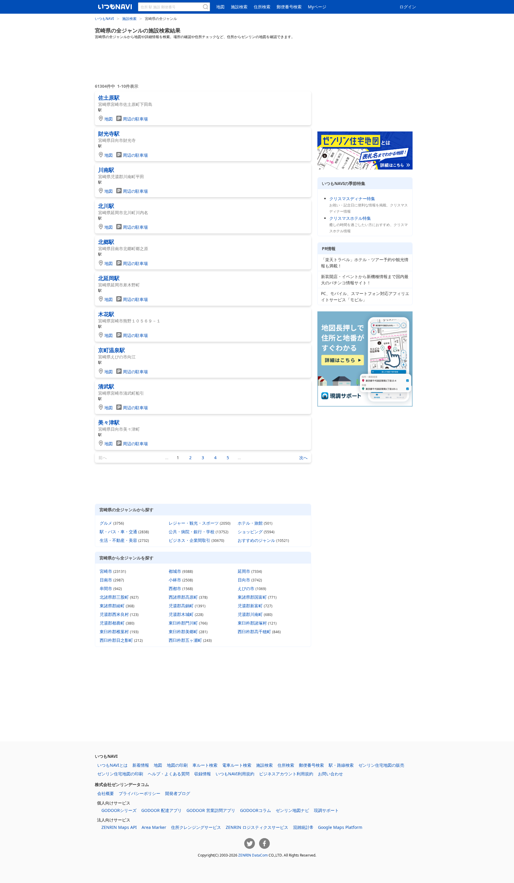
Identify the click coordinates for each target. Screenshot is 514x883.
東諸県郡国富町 (252, 597)
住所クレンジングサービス (196, 827)
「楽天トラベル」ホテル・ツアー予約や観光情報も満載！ (364, 263)
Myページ (317, 7)
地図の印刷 (177, 765)
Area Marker (154, 827)
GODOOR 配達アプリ (161, 810)
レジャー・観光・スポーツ (194, 523)
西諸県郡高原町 (183, 597)
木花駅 (106, 314)
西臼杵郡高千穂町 (254, 631)
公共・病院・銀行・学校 (191, 531)
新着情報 (140, 765)
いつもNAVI (104, 18)
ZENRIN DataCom (253, 855)
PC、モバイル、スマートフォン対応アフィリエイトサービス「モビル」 (365, 296)
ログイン (407, 7)
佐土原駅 (109, 97)
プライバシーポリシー (139, 793)
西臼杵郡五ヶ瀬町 (185, 640)
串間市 (106, 588)
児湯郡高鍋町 (181, 605)
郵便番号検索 (289, 7)
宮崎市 (106, 571)
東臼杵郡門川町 (183, 623)
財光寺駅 (109, 133)
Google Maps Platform (340, 827)
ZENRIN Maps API (119, 827)
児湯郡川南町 (250, 614)
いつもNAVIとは (112, 765)
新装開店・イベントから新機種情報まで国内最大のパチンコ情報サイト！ (364, 280)
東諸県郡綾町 (112, 605)
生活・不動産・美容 (118, 540)
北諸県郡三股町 (114, 597)
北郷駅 (106, 241)
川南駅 (106, 169)
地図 (220, 7)
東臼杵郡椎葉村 (114, 631)
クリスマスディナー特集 (352, 198)
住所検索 (262, 7)
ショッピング (250, 531)
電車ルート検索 (236, 765)
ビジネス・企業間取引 (189, 540)
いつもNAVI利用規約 (235, 774)
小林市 (175, 580)
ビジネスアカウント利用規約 (286, 774)
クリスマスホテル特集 (350, 218)
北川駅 (106, 205)
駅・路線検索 (341, 765)
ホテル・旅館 (250, 523)
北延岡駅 (109, 278)
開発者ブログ (177, 793)
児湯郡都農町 (112, 623)
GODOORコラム (255, 810)
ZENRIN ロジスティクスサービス (257, 827)
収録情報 (202, 774)
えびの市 (246, 588)
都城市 (175, 571)
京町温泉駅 (111, 350)
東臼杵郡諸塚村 (252, 623)
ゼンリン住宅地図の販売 (381, 765)
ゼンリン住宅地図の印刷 (120, 774)
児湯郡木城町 (181, 614)
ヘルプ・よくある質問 (168, 774)
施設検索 (239, 7)
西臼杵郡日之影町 (116, 640)
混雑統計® (303, 827)
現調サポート (326, 810)
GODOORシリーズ (119, 810)
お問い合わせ (330, 774)
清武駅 (106, 386)
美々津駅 (109, 422)
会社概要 (105, 793)
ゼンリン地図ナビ (292, 810)
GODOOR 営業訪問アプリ (211, 810)
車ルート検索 (204, 765)
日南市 (106, 580)
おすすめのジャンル (256, 540)
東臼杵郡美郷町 (183, 631)
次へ (303, 457)
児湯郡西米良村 (114, 614)
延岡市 (244, 571)
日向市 (244, 580)
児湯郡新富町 (250, 605)
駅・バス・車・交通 (118, 531)
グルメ (106, 523)
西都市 (175, 588)
